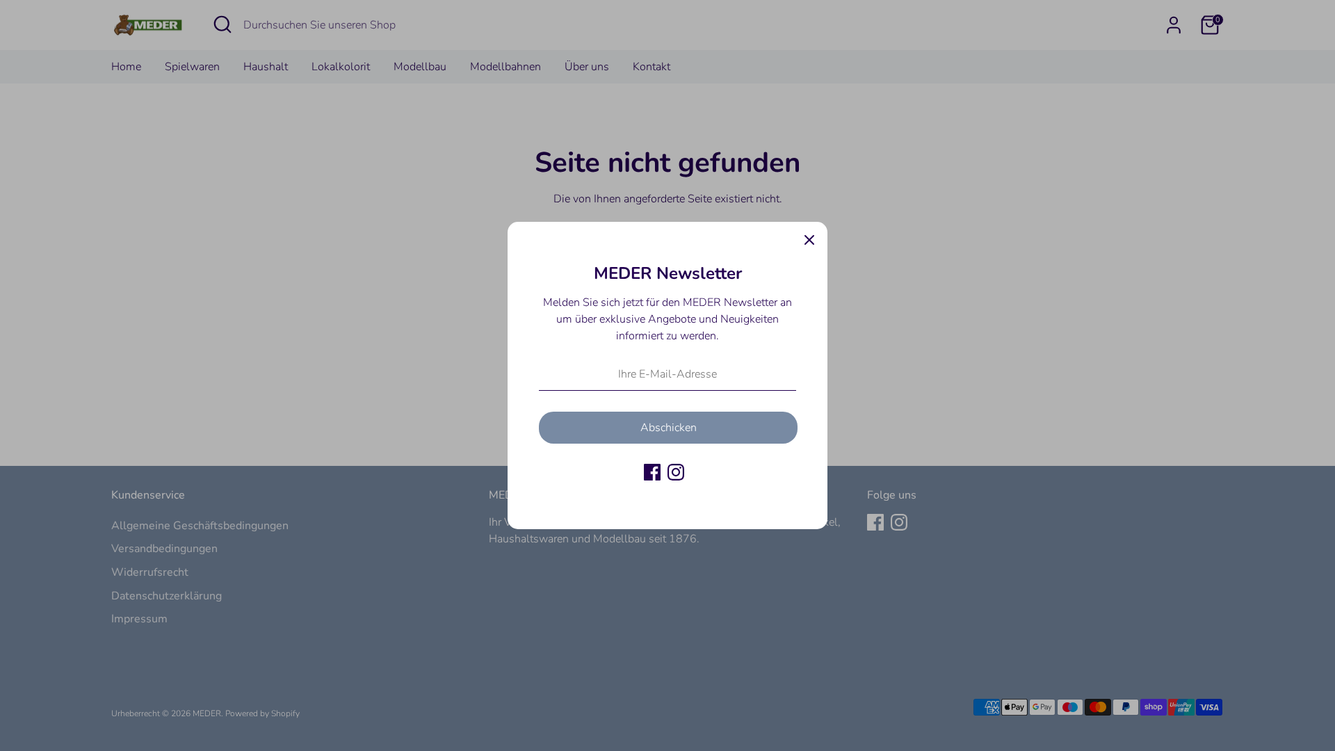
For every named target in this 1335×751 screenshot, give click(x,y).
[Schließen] (809, 240)
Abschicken (668, 427)
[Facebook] (652, 472)
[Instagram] (676, 472)
